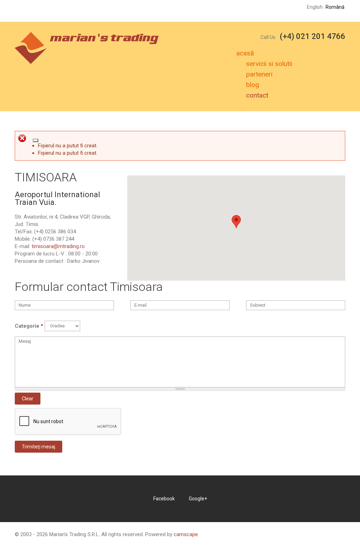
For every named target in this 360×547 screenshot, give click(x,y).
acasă (245, 53)
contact (257, 95)
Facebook (164, 498)
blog (252, 85)
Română (335, 7)
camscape (186, 534)
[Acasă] (87, 35)
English (315, 7)
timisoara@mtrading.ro (58, 246)
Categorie (29, 326)
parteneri (259, 74)
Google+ (198, 498)
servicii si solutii (269, 64)
